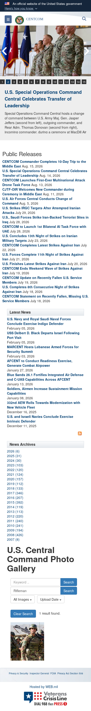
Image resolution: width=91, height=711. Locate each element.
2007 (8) (13, 539)
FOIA (53, 673)
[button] (21, 8)
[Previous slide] (4, 51)
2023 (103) (15, 465)
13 (72, 82)
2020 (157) (15, 479)
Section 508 (76, 673)
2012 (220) (15, 516)
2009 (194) (15, 530)
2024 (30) (14, 460)
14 (78, 82)
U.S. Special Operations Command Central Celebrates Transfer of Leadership (43, 98)
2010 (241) (15, 525)
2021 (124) (15, 474)
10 (54, 82)
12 (66, 82)
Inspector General (39, 673)
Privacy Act (63, 673)
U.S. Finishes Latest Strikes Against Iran (34, 263)
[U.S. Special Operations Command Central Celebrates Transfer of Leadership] (45, 51)
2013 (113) (15, 511)
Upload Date (50, 599)
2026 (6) (13, 451)
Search (68, 582)
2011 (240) (15, 520)
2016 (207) (15, 497)
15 (84, 82)
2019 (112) (15, 483)
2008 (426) (15, 534)
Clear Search (23, 613)
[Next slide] (86, 51)
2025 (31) (14, 455)
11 (60, 82)
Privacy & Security (18, 673)
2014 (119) (15, 507)
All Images (22, 599)
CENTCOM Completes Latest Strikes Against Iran (41, 245)
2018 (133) (15, 488)
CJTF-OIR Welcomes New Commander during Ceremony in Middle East (38, 191)
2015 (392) (15, 502)
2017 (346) (15, 493)
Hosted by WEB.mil (44, 686)
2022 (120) (15, 469)
